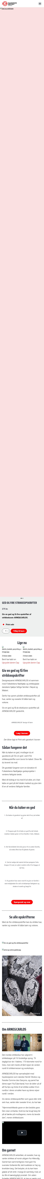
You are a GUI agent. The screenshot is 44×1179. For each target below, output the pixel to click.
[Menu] (40, 4)
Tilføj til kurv (18, 631)
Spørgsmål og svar (22, 902)
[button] (21, 598)
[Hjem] (11, 3)
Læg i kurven (22, 733)
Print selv (10, 624)
